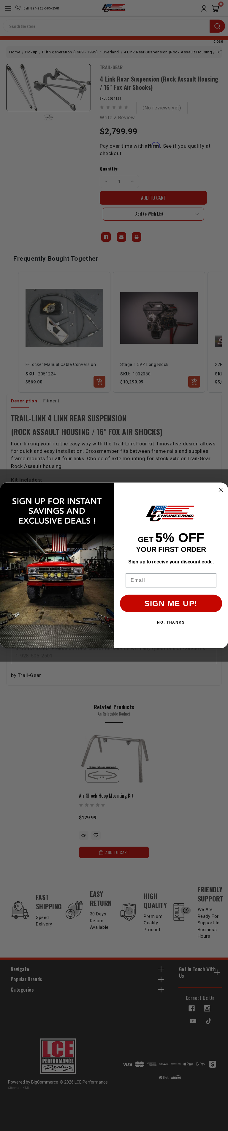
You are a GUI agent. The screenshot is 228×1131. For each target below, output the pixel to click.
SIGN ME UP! (171, 603)
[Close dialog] (220, 490)
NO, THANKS (171, 623)
